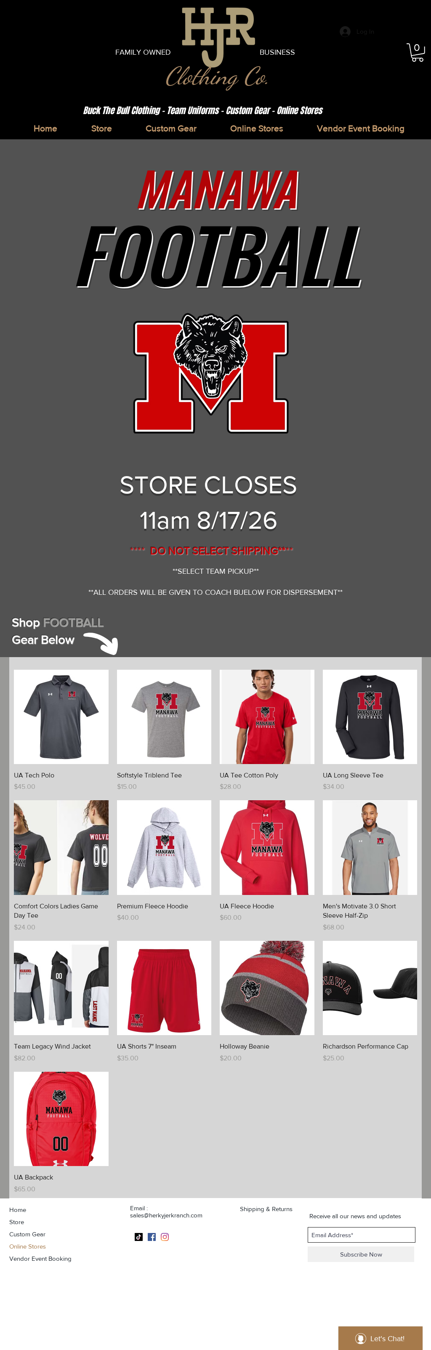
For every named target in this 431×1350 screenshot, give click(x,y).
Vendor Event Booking (40, 1258)
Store (16, 1221)
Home (17, 1209)
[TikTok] (139, 1237)
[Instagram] (165, 1237)
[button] (417, 52)
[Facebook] (152, 1237)
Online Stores (27, 1246)
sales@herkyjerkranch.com (166, 1215)
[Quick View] (61, 717)
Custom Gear (27, 1234)
